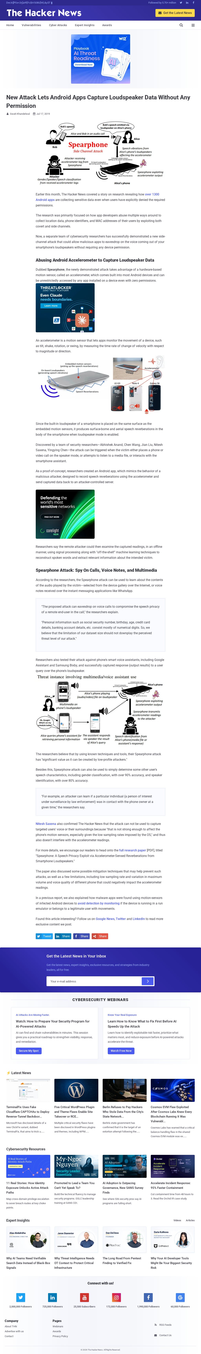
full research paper (132, 850)
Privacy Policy (60, 1336)
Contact (9, 1336)
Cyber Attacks (58, 25)
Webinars (58, 1326)
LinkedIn (139, 919)
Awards (107, 25)
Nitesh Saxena (46, 824)
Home (10, 25)
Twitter (121, 919)
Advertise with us (14, 1331)
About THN (11, 1326)
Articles (190, 1220)
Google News (105, 919)
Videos (177, 1220)
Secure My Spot (29, 1050)
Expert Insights (85, 25)
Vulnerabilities (31, 25)
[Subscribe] (147, 981)
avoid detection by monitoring (99, 903)
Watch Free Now (121, 1050)
